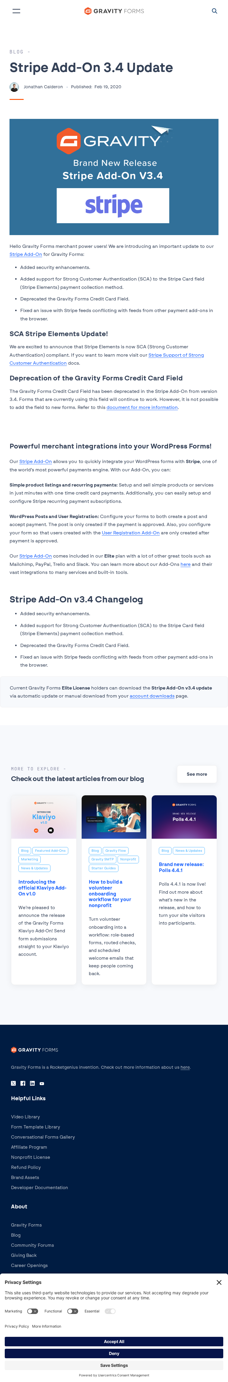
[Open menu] (16, 11)
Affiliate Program (29, 1147)
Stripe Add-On (26, 254)
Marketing (29, 859)
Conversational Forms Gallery (43, 1137)
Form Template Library (35, 1127)
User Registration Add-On (131, 533)
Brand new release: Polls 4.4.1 (181, 867)
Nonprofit (128, 859)
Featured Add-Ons (50, 851)
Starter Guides (103, 868)
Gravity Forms (26, 1225)
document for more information (142, 407)
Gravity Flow (115, 851)
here (185, 564)
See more (197, 774)
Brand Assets (25, 1177)
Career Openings (29, 1265)
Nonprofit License (30, 1157)
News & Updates (34, 868)
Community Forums (32, 1245)
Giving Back (24, 1255)
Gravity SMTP (102, 859)
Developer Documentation (39, 1187)
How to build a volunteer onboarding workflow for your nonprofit (110, 893)
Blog (24, 851)
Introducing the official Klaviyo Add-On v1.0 (42, 887)
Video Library (25, 1117)
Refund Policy (26, 1167)
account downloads (152, 696)
